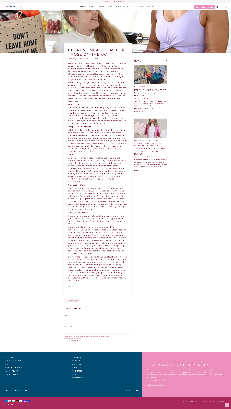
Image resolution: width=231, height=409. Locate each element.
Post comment (72, 340)
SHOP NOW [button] (76, 358)
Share (73, 286)
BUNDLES (76, 374)
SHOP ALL (76, 361)
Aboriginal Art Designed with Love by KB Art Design (150, 151)
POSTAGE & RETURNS (13, 367)
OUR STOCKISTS (11, 374)
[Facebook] (126, 390)
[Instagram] (133, 390)
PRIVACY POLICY (11, 371)
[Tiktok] (130, 390)
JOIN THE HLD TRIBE (204, 7)
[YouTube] (137, 390)
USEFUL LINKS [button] (10, 358)
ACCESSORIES (77, 378)
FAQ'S (7, 364)
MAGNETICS (77, 371)
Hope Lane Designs (193, 401)
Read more (138, 112)
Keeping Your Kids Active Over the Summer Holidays (150, 93)
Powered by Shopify (217, 401)
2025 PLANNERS (78, 364)
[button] (119, 6)
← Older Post (72, 301)
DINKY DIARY (77, 367)
